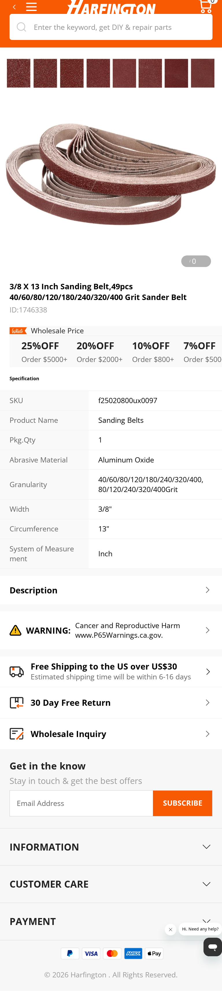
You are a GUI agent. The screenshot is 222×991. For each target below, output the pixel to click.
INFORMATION (44, 846)
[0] (205, 11)
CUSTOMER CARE (49, 884)
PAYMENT (33, 921)
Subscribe (182, 803)
